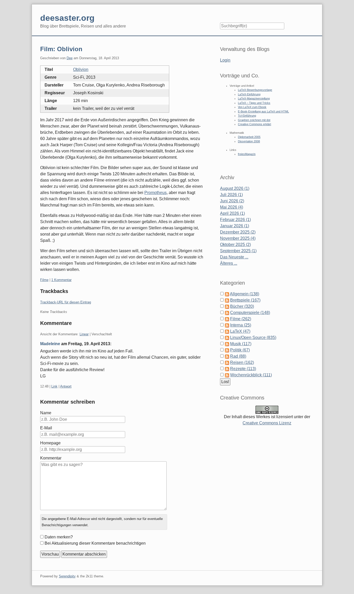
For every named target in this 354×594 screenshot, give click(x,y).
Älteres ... (228, 263)
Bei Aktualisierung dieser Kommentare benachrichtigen (95, 543)
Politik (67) (240, 350)
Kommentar (50, 458)
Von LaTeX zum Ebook (252, 107)
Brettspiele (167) (245, 300)
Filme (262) (240, 319)
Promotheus (155, 192)
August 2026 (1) (234, 188)
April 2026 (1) (232, 213)
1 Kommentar (61, 280)
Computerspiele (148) (250, 312)
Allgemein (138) (244, 294)
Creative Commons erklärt (254, 124)
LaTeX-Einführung (249, 94)
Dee (70, 58)
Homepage (50, 443)
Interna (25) (240, 325)
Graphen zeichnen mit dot (254, 120)
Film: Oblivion (61, 48)
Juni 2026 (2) (232, 201)
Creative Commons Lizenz (267, 423)
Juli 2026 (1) (231, 194)
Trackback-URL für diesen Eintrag (65, 302)
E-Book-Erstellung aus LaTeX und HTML (263, 111)
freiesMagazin (247, 154)
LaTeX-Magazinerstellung (254, 98)
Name (45, 413)
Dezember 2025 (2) (238, 232)
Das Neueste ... (234, 257)
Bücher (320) (242, 306)
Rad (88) (238, 356)
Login (225, 60)
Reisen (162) (242, 362)
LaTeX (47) (240, 331)
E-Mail (46, 428)
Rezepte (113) (243, 368)
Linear (84, 334)
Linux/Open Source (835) (253, 337)
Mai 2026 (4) (231, 207)
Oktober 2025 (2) (235, 244)
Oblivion (80, 69)
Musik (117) (240, 344)
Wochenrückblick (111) (251, 375)
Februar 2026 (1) (235, 219)
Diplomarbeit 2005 (249, 136)
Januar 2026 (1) (234, 226)
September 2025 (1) (238, 251)
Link (54, 386)
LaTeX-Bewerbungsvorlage (255, 89)
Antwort (66, 386)
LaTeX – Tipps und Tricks (254, 102)
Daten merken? (59, 537)
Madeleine (50, 344)
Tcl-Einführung (247, 115)
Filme (44, 280)
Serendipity (67, 576)
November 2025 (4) (238, 238)
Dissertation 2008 (249, 141)
